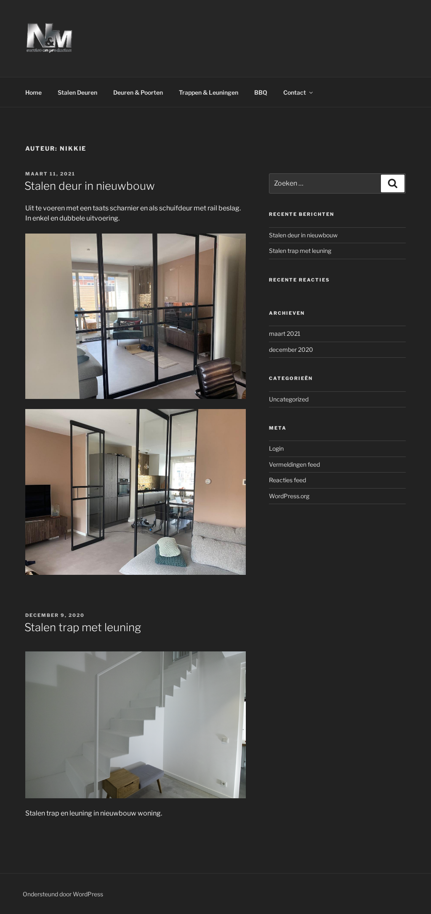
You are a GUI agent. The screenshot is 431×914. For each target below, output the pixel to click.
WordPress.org (289, 496)
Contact (294, 92)
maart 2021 (285, 333)
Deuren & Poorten (138, 92)
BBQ (260, 92)
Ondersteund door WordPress (63, 894)
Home (33, 92)
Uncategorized (289, 399)
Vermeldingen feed (294, 464)
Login (276, 448)
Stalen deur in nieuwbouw (89, 185)
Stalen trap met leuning (82, 627)
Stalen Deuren (77, 92)
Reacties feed (287, 480)
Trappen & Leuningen (208, 92)
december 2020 (291, 349)
